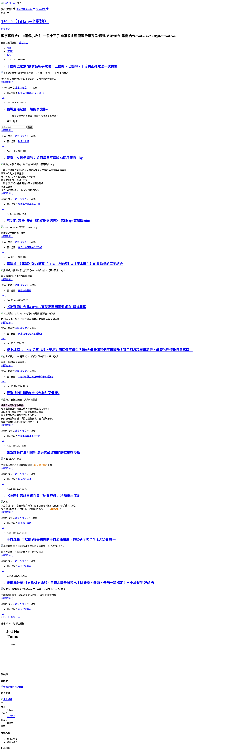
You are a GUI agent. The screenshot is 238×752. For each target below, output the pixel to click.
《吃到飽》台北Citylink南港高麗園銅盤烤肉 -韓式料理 (46, 307)
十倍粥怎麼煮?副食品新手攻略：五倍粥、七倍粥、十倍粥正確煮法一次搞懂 (62, 66)
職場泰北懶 (23, 141)
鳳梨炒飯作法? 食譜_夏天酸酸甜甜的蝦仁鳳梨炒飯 (43, 452)
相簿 (9, 48)
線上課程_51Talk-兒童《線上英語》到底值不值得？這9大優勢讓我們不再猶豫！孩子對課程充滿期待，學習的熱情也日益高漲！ (100, 350)
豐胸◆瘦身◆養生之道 (29, 204)
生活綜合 (23, 42)
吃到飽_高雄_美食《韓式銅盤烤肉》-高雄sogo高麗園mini (48, 220)
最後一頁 (15, 617)
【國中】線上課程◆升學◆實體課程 (35, 376)
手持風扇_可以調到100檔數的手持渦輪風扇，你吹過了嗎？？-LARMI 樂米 (61, 539)
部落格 (10, 51)
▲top (3, 98)
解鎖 (30, 127)
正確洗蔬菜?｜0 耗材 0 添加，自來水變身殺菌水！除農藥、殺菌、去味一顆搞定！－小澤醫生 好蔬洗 (80, 582)
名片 (9, 55)
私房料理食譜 (24, 479)
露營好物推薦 (24, 290)
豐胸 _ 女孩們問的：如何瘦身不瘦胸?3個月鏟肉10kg (45, 158)
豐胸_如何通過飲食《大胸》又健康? (33, 393)
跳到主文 (5, 29)
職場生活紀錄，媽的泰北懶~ (27, 109)
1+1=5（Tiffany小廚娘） (25, 21)
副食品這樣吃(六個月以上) (31, 93)
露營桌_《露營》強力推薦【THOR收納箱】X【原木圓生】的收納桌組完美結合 (65, 264)
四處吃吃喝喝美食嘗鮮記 (30, 247)
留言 (24, 87)
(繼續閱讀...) (7, 82)
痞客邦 (18, 87)
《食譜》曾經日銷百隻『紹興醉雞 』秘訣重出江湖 (43, 495)
